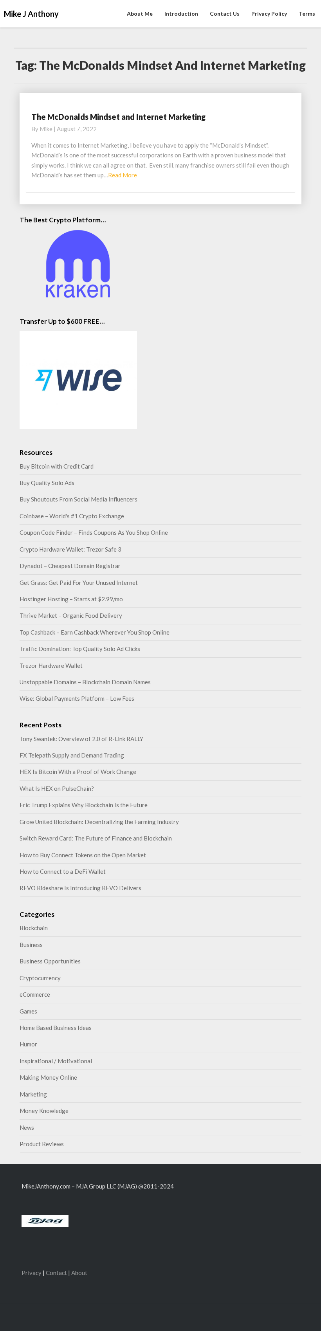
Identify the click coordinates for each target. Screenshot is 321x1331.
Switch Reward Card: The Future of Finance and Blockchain (96, 838)
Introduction (181, 13)
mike (46, 128)
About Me (140, 13)
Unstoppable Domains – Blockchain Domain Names (85, 681)
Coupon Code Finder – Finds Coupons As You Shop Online (94, 532)
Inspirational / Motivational (56, 1060)
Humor (28, 1044)
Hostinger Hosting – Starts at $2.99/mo (71, 598)
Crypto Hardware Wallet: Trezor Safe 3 (70, 549)
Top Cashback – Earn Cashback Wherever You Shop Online (95, 632)
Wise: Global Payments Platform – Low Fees (77, 698)
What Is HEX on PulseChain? (57, 788)
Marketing (33, 1094)
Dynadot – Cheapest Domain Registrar (70, 565)
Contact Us (225, 13)
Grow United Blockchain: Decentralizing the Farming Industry (99, 821)
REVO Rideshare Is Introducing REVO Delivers (80, 887)
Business (31, 944)
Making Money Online (48, 1077)
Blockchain (34, 927)
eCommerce (35, 994)
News (27, 1127)
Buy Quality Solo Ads (47, 482)
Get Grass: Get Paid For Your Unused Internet (79, 582)
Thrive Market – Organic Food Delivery (71, 615)
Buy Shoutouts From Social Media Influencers (78, 499)
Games (28, 1011)
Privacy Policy (269, 13)
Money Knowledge (44, 1110)
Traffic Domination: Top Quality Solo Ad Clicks (80, 648)
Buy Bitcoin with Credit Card (57, 466)
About (79, 1272)
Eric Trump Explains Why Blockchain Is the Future (84, 804)
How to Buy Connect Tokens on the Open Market (83, 854)
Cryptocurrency (40, 977)
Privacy (31, 1272)
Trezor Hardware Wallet (51, 665)
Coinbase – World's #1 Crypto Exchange (72, 515)
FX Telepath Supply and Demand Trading (72, 755)
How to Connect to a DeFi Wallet (63, 871)
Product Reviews (42, 1143)
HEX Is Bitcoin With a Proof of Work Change (78, 771)
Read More (122, 175)
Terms (307, 13)
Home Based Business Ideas (56, 1027)
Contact (56, 1272)
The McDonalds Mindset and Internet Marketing (118, 116)
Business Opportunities (50, 961)
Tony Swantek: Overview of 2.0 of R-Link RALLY (81, 738)
